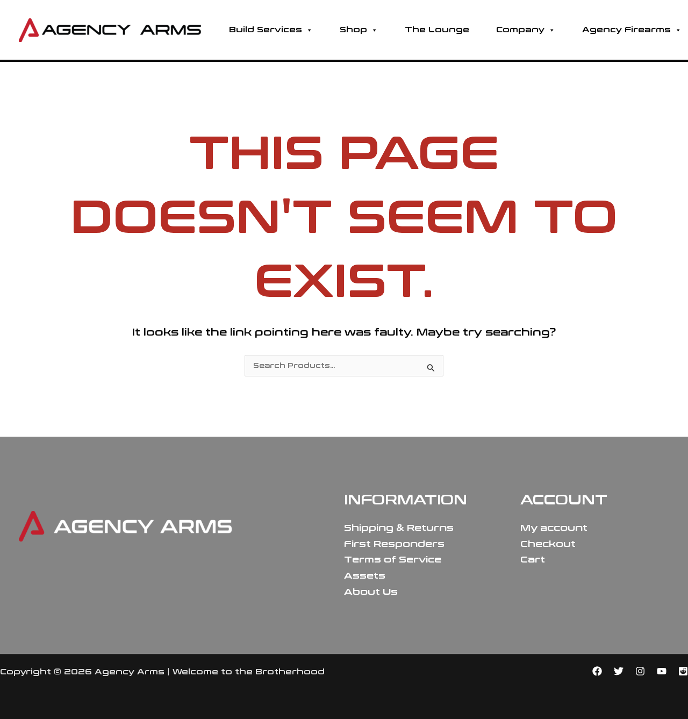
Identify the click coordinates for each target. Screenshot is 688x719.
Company (520, 29)
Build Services (265, 29)
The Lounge (437, 29)
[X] (619, 671)
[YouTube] (661, 671)
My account (553, 528)
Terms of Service (392, 559)
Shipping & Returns (399, 528)
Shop (353, 29)
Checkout (548, 544)
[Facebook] (597, 671)
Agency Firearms (626, 29)
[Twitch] (683, 671)
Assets (364, 576)
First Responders (394, 544)
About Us (371, 592)
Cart (532, 559)
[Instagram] (640, 671)
